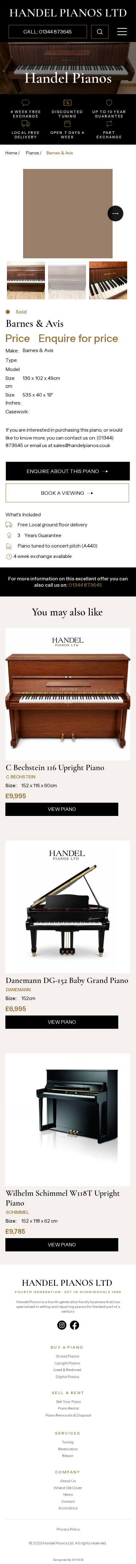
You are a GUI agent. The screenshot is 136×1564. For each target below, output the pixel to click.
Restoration (68, 1449)
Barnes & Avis (59, 152)
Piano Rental (68, 1408)
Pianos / (34, 152)
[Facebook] (74, 1325)
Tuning (68, 1442)
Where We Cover (67, 1487)
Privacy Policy (68, 1529)
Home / (12, 152)
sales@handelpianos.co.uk (81, 445)
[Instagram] (61, 1325)
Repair (68, 1455)
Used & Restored (67, 1369)
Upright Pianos (67, 1363)
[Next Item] (115, 213)
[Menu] (122, 31)
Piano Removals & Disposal (68, 1415)
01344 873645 (85, 585)
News (68, 1494)
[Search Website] (99, 32)
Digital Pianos (67, 1376)
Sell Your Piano (68, 1401)
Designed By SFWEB (68, 1560)
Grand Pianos (67, 1356)
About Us (68, 1480)
